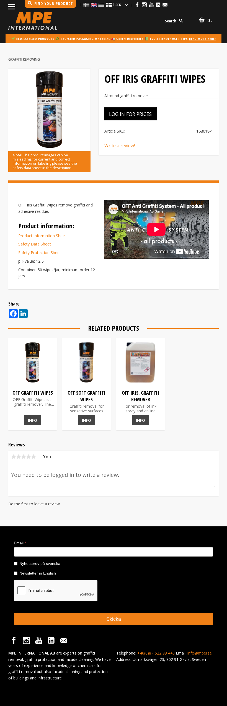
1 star (13, 456)
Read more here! (202, 39)
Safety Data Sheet (34, 244)
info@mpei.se (199, 653)
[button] (11, 5)
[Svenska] (86, 4)
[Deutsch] (101, 4)
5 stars (33, 456)
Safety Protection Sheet (39, 252)
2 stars (18, 456)
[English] (94, 4)
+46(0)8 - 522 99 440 (156, 653)
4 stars (28, 456)
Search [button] (170, 21)
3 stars (23, 456)
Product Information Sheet (42, 235)
